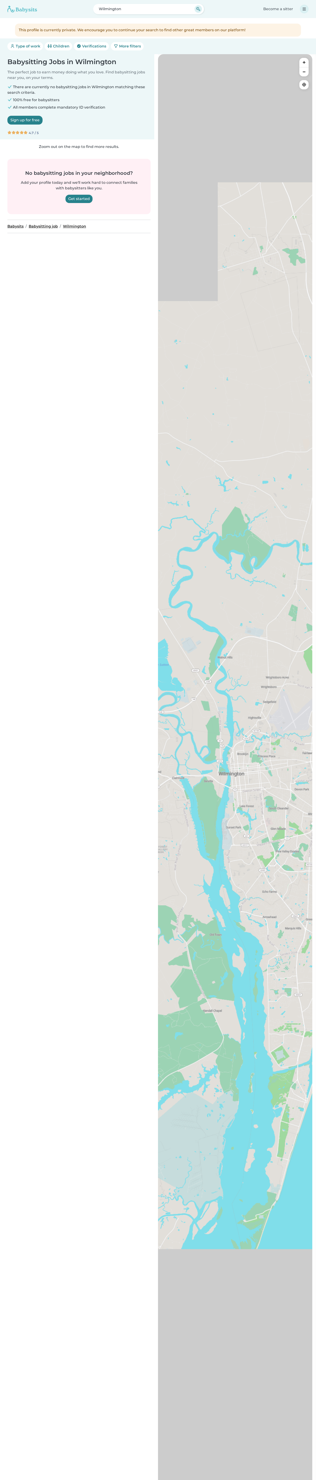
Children (60, 46)
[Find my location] (304, 84)
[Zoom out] (304, 71)
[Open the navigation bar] (304, 9)
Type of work (27, 46)
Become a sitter (278, 9)
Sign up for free (25, 120)
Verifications (93, 46)
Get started (79, 199)
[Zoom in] (304, 62)
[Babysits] (22, 9)
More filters (129, 46)
